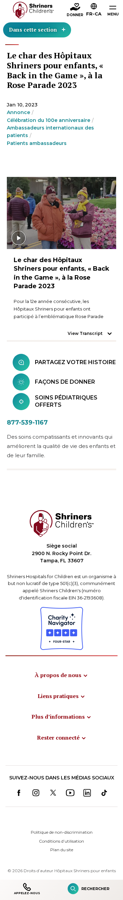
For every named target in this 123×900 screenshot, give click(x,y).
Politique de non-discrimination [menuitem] (62, 832)
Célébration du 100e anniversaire (48, 120)
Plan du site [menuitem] (61, 849)
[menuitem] (61, 675)
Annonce (18, 112)
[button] (93, 11)
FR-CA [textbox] (93, 13)
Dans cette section (33, 29)
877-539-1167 (27, 422)
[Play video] (61, 213)
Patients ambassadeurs (37, 143)
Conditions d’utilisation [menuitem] (61, 841)
